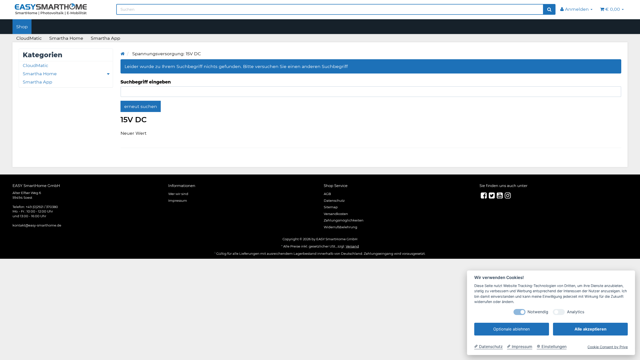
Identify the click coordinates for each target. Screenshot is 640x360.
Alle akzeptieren (590, 329)
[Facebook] (484, 195)
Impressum (177, 200)
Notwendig (538, 312)
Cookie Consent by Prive (608, 347)
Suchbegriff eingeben (145, 81)
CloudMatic (29, 38)
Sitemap (331, 207)
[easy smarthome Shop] (60, 9)
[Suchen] (549, 9)
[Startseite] (122, 53)
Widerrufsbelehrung (340, 227)
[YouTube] (500, 195)
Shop (22, 26)
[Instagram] (508, 195)
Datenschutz (334, 200)
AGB (327, 194)
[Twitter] (492, 195)
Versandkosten (336, 214)
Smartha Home (66, 38)
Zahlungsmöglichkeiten (344, 220)
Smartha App (105, 38)
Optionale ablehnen (511, 329)
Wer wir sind (178, 194)
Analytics (575, 312)
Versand (352, 246)
